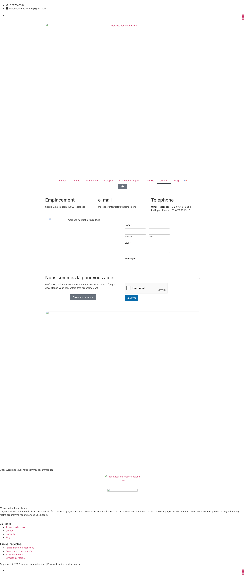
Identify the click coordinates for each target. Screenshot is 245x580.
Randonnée (92, 180)
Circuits (76, 180)
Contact (164, 180)
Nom (151, 236)
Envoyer (131, 298)
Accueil (62, 180)
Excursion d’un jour (129, 180)
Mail (128, 243)
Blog (176, 180)
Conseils (149, 180)
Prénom (128, 236)
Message (131, 258)
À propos (108, 180)
